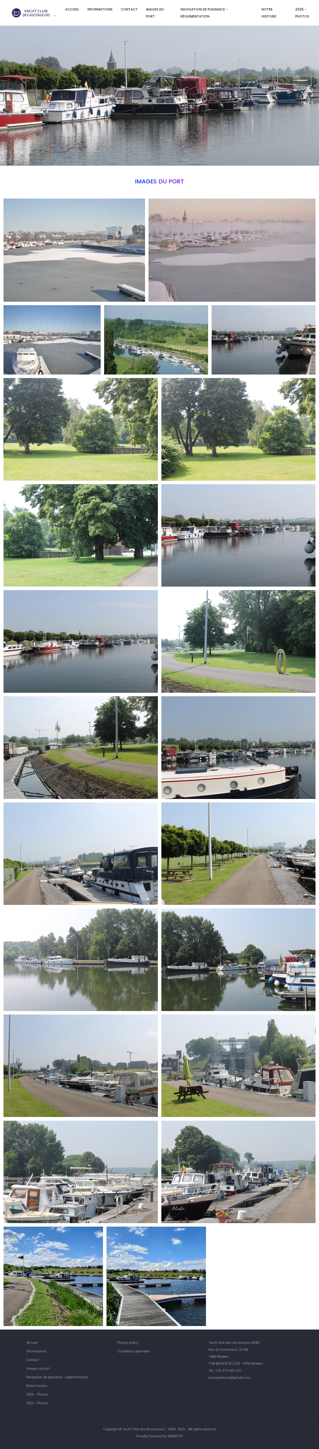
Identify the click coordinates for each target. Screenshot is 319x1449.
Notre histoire (269, 13)
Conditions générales (133, 1351)
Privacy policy (127, 1342)
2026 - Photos (37, 1394)
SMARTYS (175, 1436)
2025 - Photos (37, 1403)
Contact (129, 9)
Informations (99, 9)
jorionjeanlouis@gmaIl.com (229, 1378)
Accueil (72, 9)
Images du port (155, 13)
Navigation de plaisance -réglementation (204, 13)
